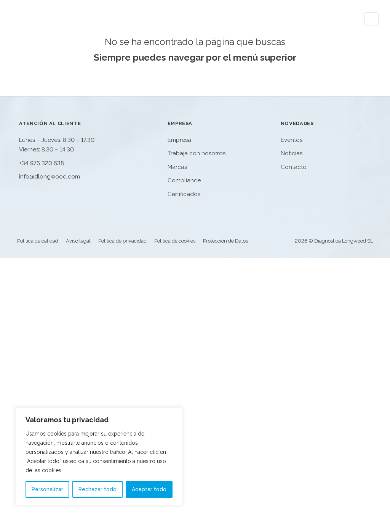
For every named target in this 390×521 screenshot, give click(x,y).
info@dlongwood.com (49, 176)
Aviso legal (78, 241)
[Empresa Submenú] (225, 19)
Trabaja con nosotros (196, 153)
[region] (99, 456)
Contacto (338, 19)
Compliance (184, 180)
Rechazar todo (97, 489)
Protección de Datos (225, 241)
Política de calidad (37, 241)
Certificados (184, 194)
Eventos (255, 19)
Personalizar (47, 489)
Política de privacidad (122, 241)
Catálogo (164, 19)
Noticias (295, 19)
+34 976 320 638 (41, 163)
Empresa (208, 19)
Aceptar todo (149, 489)
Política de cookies (174, 241)
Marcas (177, 167)
